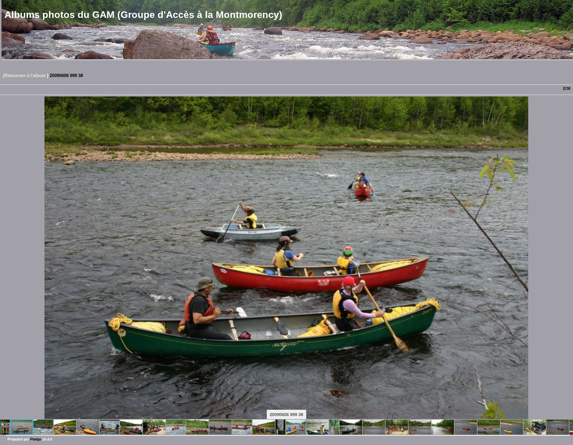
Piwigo (35, 439)
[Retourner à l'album (24, 75)
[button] (5, 427)
